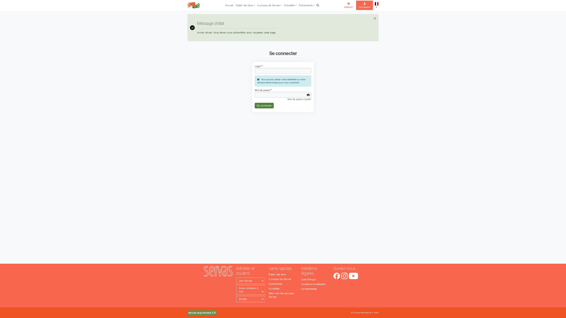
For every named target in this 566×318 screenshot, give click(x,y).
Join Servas (245, 280)
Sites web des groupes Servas (281, 295)
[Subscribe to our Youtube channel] (353, 276)
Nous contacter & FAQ (248, 290)
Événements (306, 5)
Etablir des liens (244, 5)
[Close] (374, 18)
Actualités (289, 5)
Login (258, 66)
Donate (243, 299)
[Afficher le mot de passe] (308, 95)
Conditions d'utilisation (313, 284)
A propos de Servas (268, 5)
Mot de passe (262, 90)
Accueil (229, 5)
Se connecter (264, 105)
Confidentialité (309, 288)
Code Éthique (308, 279)
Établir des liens (277, 274)
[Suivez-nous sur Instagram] (344, 276)
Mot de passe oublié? (299, 99)
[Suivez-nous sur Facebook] (336, 276)
